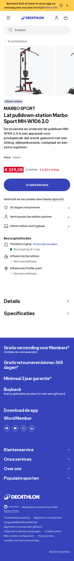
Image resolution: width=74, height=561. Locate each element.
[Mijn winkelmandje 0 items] (65, 17)
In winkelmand (37, 185)
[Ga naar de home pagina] (32, 18)
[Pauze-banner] (61, 5)
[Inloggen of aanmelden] (56, 17)
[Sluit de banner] (67, 5)
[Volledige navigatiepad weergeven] (5, 41)
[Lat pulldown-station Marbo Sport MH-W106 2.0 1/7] (29, 70)
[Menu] (8, 17)
